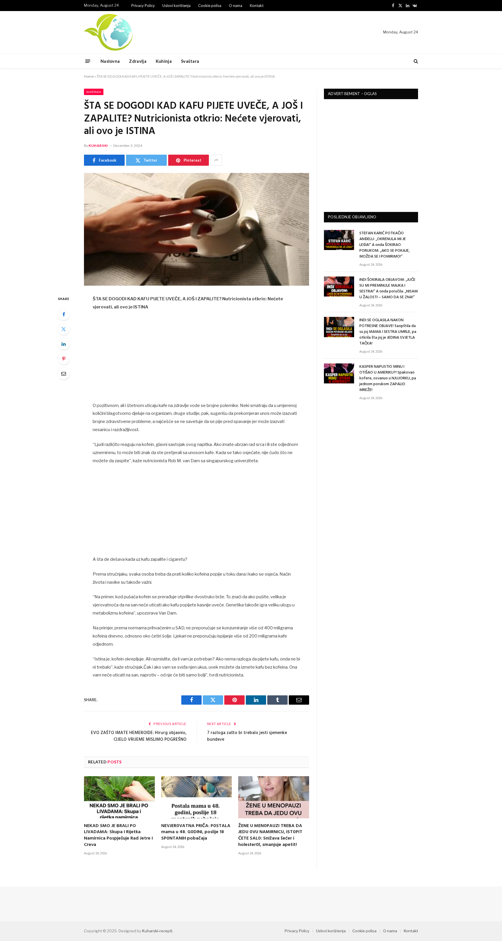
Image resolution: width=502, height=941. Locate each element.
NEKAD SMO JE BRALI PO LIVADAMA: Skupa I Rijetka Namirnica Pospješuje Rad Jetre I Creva (118, 835)
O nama (235, 5)
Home (89, 76)
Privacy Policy (143, 5)
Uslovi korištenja (176, 5)
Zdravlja (137, 61)
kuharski (98, 145)
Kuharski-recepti (157, 930)
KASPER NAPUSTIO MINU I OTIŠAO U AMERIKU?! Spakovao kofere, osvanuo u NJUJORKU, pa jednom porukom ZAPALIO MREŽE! (387, 378)
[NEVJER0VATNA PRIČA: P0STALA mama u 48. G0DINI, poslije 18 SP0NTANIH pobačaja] (196, 797)
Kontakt (256, 5)
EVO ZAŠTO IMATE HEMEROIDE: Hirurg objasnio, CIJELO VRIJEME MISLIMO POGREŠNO (139, 736)
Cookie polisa (209, 5)
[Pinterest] (63, 359)
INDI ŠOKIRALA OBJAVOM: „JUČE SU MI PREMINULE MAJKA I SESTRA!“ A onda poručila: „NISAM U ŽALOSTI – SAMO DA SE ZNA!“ (388, 288)
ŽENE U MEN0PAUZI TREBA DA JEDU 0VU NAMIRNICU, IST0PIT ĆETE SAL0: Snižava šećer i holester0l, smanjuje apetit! (270, 835)
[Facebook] (63, 314)
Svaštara (190, 61)
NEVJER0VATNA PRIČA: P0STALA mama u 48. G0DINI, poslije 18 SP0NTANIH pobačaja (195, 832)
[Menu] (87, 61)
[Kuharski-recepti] (108, 32)
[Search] (415, 61)
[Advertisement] (196, 358)
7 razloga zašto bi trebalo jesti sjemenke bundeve (247, 736)
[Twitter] (63, 329)
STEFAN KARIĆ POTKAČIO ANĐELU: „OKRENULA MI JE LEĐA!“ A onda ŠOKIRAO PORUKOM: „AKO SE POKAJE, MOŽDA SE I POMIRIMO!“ (384, 245)
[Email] (63, 373)
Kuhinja (164, 61)
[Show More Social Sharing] (216, 160)
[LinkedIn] (63, 344)
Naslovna (110, 61)
